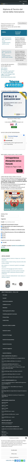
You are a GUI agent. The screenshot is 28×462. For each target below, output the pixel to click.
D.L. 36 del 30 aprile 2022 (7, 72)
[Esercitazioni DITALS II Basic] (14, 104)
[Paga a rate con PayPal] (16, 124)
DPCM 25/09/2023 (5, 75)
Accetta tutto (14, 450)
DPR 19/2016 (4, 68)
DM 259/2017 (4, 69)
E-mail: (2, 222)
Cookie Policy (9, 460)
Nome (2, 216)
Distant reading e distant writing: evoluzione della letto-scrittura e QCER (14, 262)
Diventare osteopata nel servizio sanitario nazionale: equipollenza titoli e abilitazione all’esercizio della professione (13, 272)
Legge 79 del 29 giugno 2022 (8, 74)
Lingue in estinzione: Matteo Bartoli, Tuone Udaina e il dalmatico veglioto (13, 276)
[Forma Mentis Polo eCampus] (8, 283)
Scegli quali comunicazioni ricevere (9, 224)
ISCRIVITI (14, 127)
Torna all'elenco (22, 23)
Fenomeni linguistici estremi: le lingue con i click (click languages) (13, 259)
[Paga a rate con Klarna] (12, 124)
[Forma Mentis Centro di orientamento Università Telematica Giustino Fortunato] (21, 283)
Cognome (3, 219)
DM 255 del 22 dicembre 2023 (8, 77)
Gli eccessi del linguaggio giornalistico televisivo (12, 268)
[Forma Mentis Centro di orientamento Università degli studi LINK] (14, 283)
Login (20, 1)
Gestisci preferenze (14, 457)
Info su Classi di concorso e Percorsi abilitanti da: (13, 232)
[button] (26, 438)
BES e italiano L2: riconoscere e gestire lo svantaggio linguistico (13, 266)
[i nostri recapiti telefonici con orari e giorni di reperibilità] (14, 84)
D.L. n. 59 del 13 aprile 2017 (7, 71)
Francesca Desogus (13, 136)
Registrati (25, 1)
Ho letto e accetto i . (12, 246)
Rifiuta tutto (14, 453)
